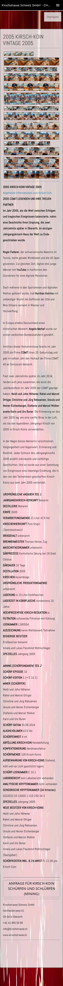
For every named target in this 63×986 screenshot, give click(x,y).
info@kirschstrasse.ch (15, 929)
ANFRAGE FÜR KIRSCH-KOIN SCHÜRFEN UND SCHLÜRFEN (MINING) (31, 888)
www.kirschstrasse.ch (15, 935)
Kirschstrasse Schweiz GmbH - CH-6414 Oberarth (32, 5)
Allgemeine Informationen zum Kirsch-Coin (27, 193)
